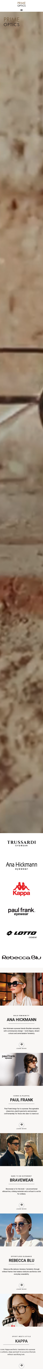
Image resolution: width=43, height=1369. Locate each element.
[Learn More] (21, 1044)
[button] (21, 10)
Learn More (21, 1048)
